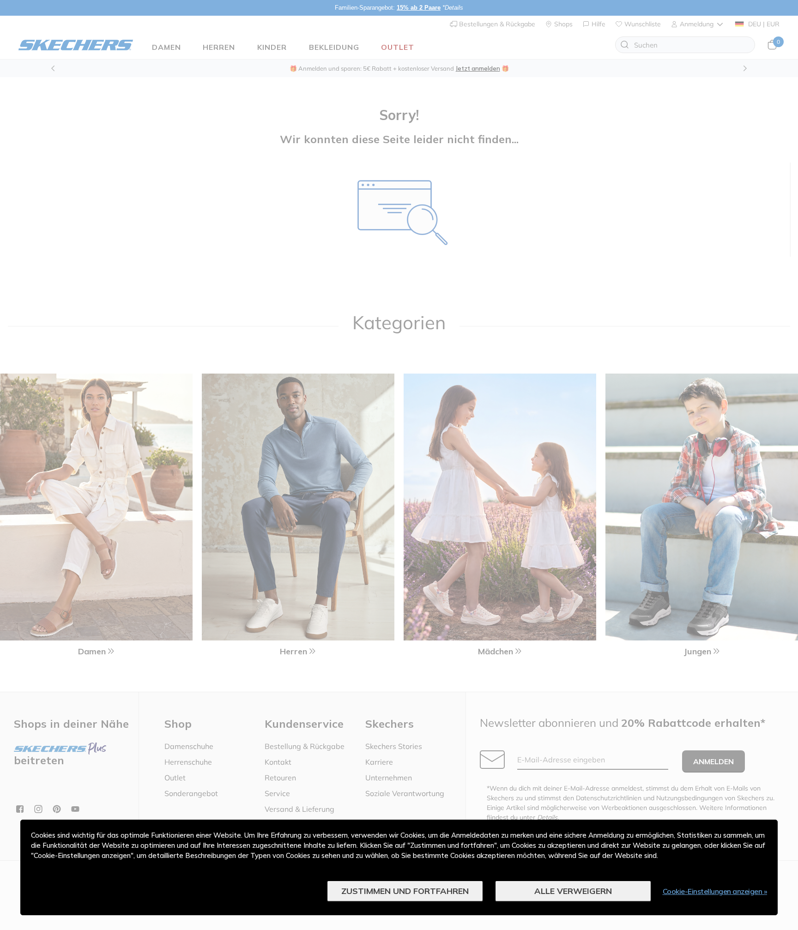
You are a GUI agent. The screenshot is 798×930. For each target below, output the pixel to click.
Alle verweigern (573, 891)
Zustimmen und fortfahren (405, 891)
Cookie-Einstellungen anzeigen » (715, 891)
